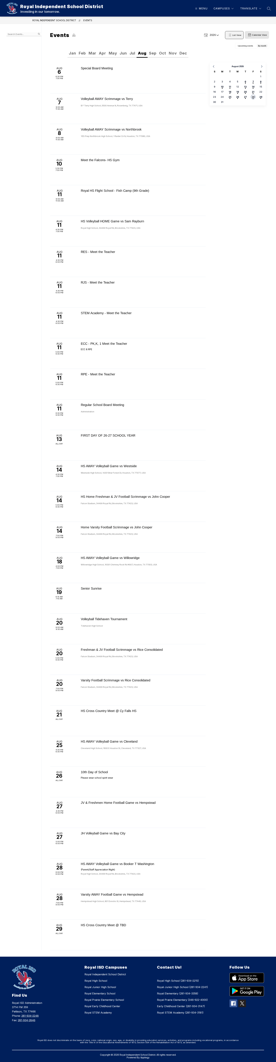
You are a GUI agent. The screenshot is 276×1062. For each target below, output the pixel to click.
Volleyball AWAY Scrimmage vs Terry (107, 98)
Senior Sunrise (91, 588)
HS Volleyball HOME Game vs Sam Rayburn (112, 221)
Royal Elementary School (99, 993)
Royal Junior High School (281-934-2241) (182, 987)
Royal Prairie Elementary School (104, 999)
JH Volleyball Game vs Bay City (103, 833)
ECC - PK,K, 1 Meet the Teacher (104, 343)
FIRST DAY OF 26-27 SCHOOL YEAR (108, 435)
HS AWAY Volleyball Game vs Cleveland (109, 741)
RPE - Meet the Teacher (98, 374)
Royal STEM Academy (98, 1012)
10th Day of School (94, 772)
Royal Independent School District (54, 20)
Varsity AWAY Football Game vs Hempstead (112, 894)
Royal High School (95, 980)
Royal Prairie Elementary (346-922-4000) (182, 999)
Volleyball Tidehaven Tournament (104, 619)
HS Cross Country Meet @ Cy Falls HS (108, 710)
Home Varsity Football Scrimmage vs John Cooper (116, 527)
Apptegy (145, 1057)
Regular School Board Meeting (102, 404)
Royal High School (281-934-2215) (178, 980)
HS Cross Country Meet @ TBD (103, 925)
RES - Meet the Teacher (98, 251)
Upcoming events (245, 46)
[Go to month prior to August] (213, 66)
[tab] (72, 53)
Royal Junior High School (100, 987)
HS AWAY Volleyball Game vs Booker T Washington (117, 863)
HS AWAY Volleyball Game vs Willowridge (110, 557)
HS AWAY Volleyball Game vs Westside (109, 466)
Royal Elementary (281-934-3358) (177, 993)
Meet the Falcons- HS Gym (100, 160)
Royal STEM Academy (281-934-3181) (180, 1012)
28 (253, 96)
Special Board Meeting (97, 68)
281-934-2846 (26, 1020)
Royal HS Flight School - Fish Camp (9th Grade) (115, 190)
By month (262, 46)
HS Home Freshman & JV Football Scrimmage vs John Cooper (125, 496)
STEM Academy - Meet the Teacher (106, 313)
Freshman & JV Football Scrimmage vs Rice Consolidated (122, 649)
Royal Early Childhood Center (102, 1006)
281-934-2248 (30, 1015)
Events (87, 20)
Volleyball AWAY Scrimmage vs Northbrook (111, 129)
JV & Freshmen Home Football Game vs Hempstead (118, 802)
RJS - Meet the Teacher (98, 282)
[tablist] (98, 53)
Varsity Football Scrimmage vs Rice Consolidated (115, 680)
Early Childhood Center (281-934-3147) (181, 1006)
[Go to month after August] (262, 66)
